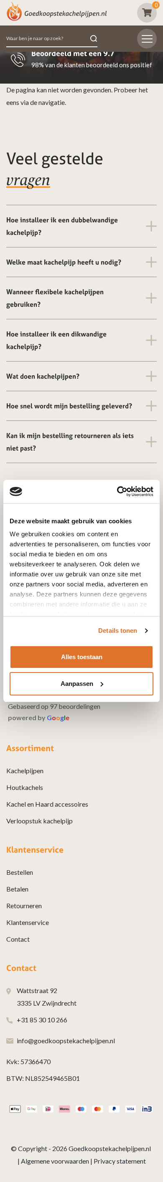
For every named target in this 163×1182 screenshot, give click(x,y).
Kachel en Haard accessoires (47, 804)
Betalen (17, 889)
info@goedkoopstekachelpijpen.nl (66, 1040)
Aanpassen (77, 683)
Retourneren (24, 905)
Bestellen (19, 872)
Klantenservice (27, 922)
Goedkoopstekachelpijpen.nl (110, 1148)
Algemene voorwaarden (55, 1161)
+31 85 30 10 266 (42, 1020)
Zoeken (93, 38)
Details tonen (117, 630)
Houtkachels (24, 787)
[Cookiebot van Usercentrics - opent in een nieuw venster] (117, 491)
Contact (18, 939)
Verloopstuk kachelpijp (39, 821)
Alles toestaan (81, 656)
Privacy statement (120, 1161)
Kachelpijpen (24, 770)
